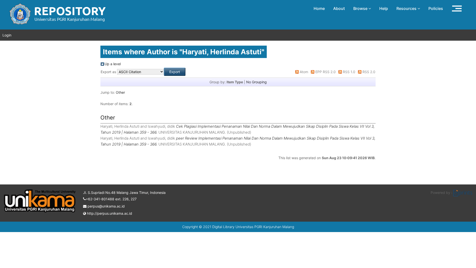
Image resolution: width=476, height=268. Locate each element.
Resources (406, 8)
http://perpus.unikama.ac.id (109, 213)
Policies (435, 8)
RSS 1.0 (349, 72)
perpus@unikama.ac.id (106, 206)
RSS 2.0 (368, 72)
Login (6, 35)
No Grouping (256, 82)
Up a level (113, 64)
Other (120, 92)
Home (319, 8)
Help (383, 8)
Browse (360, 8)
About (339, 8)
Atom (304, 72)
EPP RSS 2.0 (325, 72)
